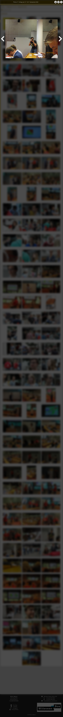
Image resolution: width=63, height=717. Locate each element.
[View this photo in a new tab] (58, 2)
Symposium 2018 (34, 2)
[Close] (61, 2)
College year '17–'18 (23, 2)
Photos (15, 2)
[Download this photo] (55, 2)
